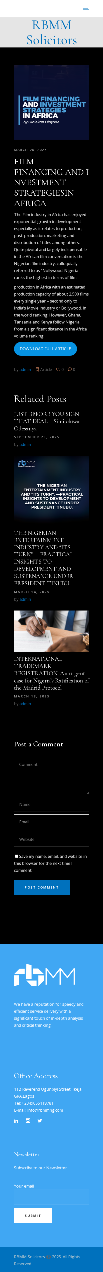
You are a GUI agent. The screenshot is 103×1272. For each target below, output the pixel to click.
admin (25, 369)
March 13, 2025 (32, 696)
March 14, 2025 (32, 592)
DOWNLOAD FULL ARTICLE (45, 348)
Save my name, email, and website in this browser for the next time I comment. (50, 863)
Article (46, 369)
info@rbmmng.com (45, 1110)
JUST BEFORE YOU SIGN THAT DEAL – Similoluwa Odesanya (47, 421)
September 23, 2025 (37, 437)
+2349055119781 (38, 1103)
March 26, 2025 (30, 149)
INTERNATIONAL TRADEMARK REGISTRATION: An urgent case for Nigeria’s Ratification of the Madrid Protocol (51, 673)
